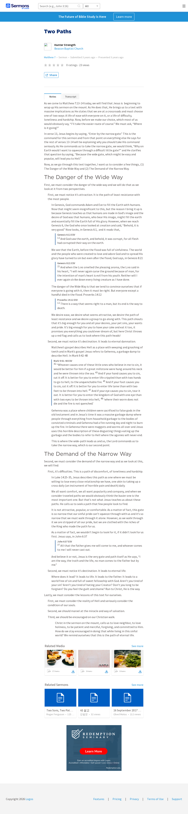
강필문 (84, 714)
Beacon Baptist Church (68, 48)
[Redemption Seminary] (94, 748)
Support (177, 799)
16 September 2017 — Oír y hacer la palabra (140, 710)
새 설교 (84, 710)
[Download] (73, 671)
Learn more (124, 17)
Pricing (117, 799)
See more (137, 646)
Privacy (134, 799)
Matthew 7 (49, 57)
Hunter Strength (65, 45)
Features (98, 799)
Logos (29, 799)
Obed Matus (120, 714)
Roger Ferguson (55, 714)
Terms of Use (155, 799)
